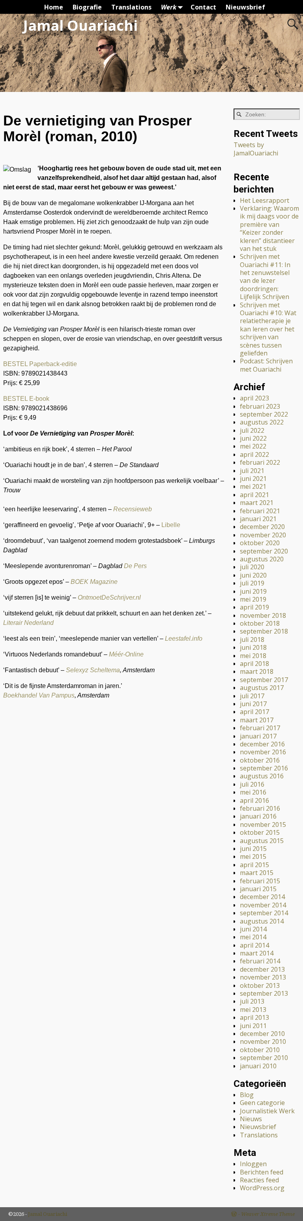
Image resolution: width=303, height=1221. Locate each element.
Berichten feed (261, 1172)
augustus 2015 (262, 840)
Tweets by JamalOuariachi (256, 148)
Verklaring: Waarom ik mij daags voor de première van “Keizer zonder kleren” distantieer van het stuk (269, 228)
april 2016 (254, 800)
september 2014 (264, 913)
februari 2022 (260, 462)
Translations (131, 7)
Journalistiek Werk (267, 1111)
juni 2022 (253, 438)
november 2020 (263, 535)
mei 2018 (253, 655)
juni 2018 (253, 647)
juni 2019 (253, 591)
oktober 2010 (260, 1049)
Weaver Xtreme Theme (268, 1214)
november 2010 (263, 1041)
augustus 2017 (262, 687)
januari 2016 (258, 816)
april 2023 (254, 398)
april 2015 (254, 864)
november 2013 (263, 977)
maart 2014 (256, 953)
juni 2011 (253, 1025)
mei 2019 (253, 599)
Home (53, 7)
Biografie (87, 7)
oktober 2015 (260, 832)
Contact (203, 7)
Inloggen (253, 1163)
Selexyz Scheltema (93, 670)
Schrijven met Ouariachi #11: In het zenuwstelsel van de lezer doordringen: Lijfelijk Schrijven (265, 276)
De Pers (135, 566)
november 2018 (263, 615)
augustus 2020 (262, 559)
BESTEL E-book (26, 398)
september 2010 (264, 1057)
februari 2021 (260, 511)
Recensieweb (132, 509)
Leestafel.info (183, 638)
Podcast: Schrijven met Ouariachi (266, 365)
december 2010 (262, 1033)
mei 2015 (253, 856)
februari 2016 (260, 808)
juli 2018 (252, 639)
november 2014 (263, 905)
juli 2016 (252, 784)
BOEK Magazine (94, 581)
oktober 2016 (260, 760)
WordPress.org (262, 1188)
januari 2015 (258, 888)
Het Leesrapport (264, 200)
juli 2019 (252, 583)
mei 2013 (253, 1009)
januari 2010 (258, 1066)
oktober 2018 (260, 623)
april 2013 (254, 1017)
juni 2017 (253, 703)
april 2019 (254, 607)
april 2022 (254, 454)
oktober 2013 (260, 985)
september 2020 (264, 551)
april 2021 (254, 494)
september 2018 (264, 631)
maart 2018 (256, 671)
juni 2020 (253, 575)
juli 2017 (252, 696)
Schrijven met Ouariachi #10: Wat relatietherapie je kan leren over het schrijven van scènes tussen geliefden (268, 329)
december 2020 (262, 526)
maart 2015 (256, 872)
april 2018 (254, 663)
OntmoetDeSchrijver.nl (109, 597)
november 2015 (263, 824)
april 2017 (254, 711)
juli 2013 (252, 1001)
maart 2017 (256, 720)
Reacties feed (259, 1180)
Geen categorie (262, 1102)
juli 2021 (252, 470)
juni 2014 (253, 929)
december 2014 (262, 896)
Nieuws (251, 1118)
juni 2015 (253, 848)
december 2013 (262, 969)
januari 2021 (258, 518)
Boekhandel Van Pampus (39, 695)
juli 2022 (252, 430)
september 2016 (264, 768)
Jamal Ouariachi (80, 25)
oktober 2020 (260, 543)
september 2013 (264, 993)
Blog (247, 1094)
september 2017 (264, 679)
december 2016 (262, 744)
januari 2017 (258, 736)
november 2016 (263, 752)
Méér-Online (126, 654)
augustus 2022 (262, 422)
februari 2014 (260, 961)
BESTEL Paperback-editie (40, 364)
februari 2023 (260, 406)
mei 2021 (253, 486)
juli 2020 (252, 567)
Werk (168, 7)
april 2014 (254, 945)
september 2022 (264, 414)
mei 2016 (253, 792)
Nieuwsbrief (245, 7)
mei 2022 (253, 446)
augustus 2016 (262, 776)
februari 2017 (260, 728)
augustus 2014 (262, 921)
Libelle (170, 525)
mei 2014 (253, 937)
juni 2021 (253, 478)
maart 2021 (256, 502)
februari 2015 (260, 881)
